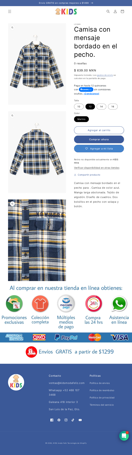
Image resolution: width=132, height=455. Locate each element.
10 (78, 106)
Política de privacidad (102, 397)
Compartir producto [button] (89, 174)
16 (112, 106)
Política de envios (100, 383)
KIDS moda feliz (60, 443)
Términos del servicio (102, 404)
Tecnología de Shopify (77, 443)
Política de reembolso (102, 390)
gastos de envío (105, 75)
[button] (9, 11)
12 (90, 106)
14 (101, 106)
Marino (81, 119)
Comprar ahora (99, 139)
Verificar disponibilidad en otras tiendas (96, 167)
